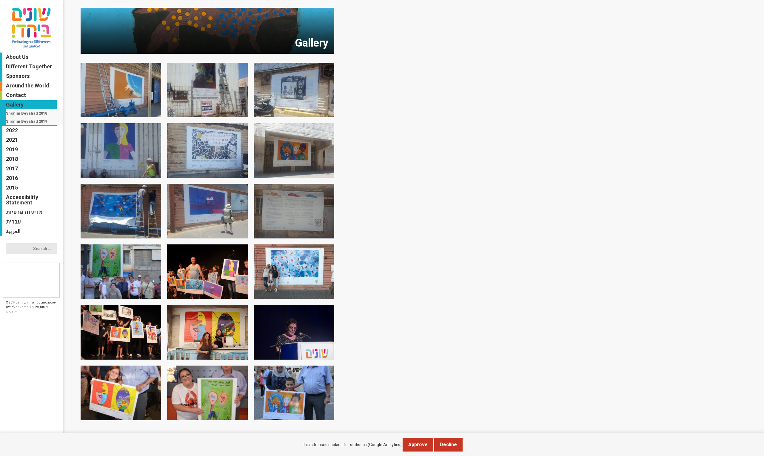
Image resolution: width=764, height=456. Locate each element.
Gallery (15, 105)
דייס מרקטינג (11, 309)
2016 (12, 178)
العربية (13, 231)
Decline (448, 444)
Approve (418, 444)
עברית (13, 222)
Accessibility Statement (22, 200)
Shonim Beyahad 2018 (26, 113)
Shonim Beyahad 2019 (26, 121)
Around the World (27, 86)
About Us (17, 57)
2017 (12, 169)
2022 (12, 131)
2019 (12, 150)
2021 (12, 140)
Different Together (29, 67)
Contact (16, 95)
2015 (12, 188)
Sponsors (18, 76)
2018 (12, 159)
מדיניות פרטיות (24, 212)
